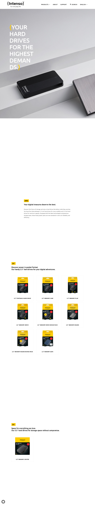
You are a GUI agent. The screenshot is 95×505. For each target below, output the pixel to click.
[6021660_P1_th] (22, 276)
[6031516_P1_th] (22, 437)
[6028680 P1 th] (72, 303)
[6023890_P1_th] (47, 303)
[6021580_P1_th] (47, 276)
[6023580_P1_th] (22, 303)
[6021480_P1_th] (72, 276)
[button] (3, 501)
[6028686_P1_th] (22, 330)
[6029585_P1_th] (47, 330)
